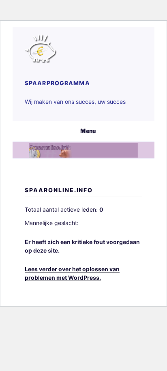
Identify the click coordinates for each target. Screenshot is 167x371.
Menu (88, 130)
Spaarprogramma (57, 82)
